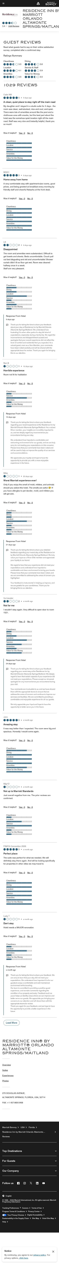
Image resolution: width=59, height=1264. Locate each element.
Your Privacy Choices (15, 1215)
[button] (38, 3)
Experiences (7, 1075)
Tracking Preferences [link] (10, 1208)
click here (23, 1258)
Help (4, 1222)
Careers (25, 1208)
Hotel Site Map (48, 1218)
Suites (5, 1070)
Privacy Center (34, 1211)
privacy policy (39, 1255)
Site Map (35, 1218)
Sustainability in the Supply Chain (15, 1218)
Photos (5, 1081)
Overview (6, 1065)
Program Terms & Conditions (13, 1211)
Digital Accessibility (35, 1215)
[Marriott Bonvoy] (49, 3)
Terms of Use (37, 1208)
